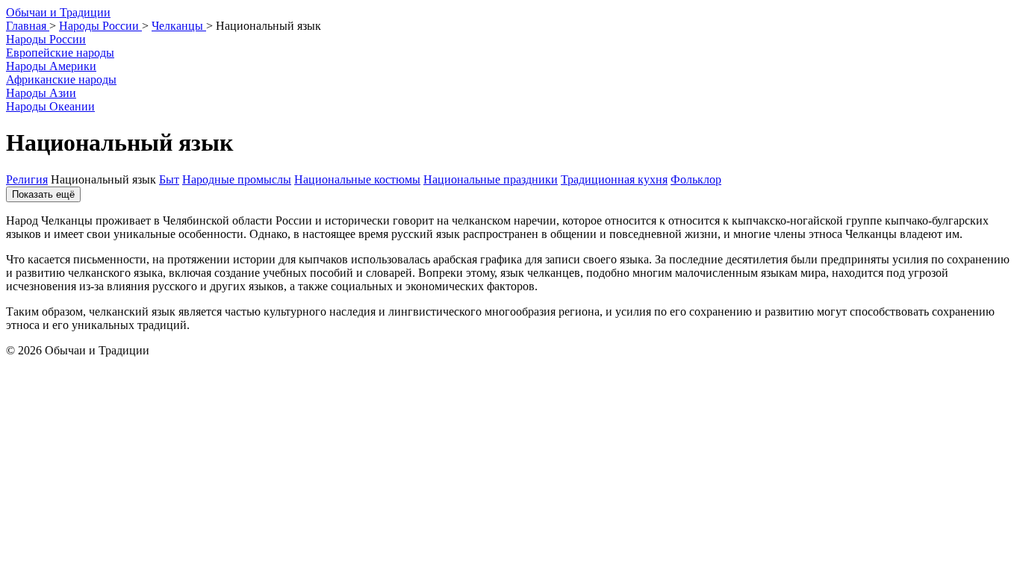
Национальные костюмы (357, 179)
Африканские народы (61, 79)
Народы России (46, 39)
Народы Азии (41, 93)
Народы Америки (51, 66)
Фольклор (696, 179)
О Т (58, 12)
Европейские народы (60, 52)
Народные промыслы (236, 179)
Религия (27, 179)
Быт (169, 179)
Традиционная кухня (614, 179)
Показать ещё (43, 194)
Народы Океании (50, 106)
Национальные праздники (490, 179)
